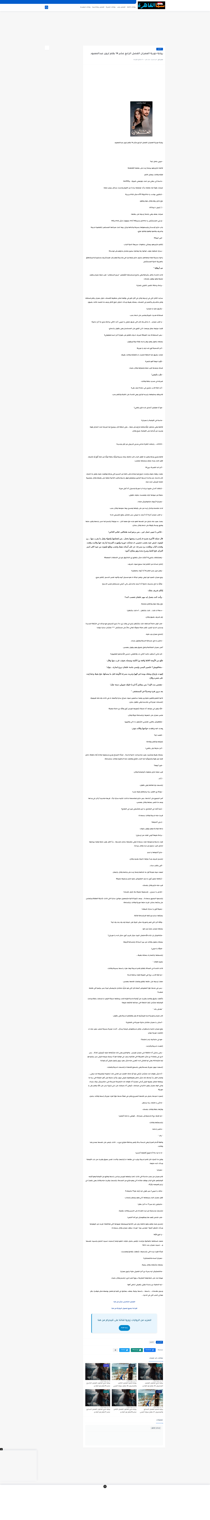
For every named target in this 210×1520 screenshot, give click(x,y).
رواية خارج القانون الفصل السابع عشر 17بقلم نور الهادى (98, 1411)
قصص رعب (121, 7)
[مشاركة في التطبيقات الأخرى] (115, 1350)
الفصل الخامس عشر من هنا (124, 1302)
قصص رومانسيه (98, 7)
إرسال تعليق (155, 1428)
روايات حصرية (111, 7)
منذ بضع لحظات (157, 1381)
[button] (150, 1350)
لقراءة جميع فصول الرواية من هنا (124, 1308)
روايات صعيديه (85, 7)
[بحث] (46, 7)
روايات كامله (131, 7)
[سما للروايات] (151, 5)
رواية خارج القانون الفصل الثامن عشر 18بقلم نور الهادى (125, 1411)
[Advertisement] (105, 28)
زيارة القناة (124, 1328)
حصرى (160, 49)
